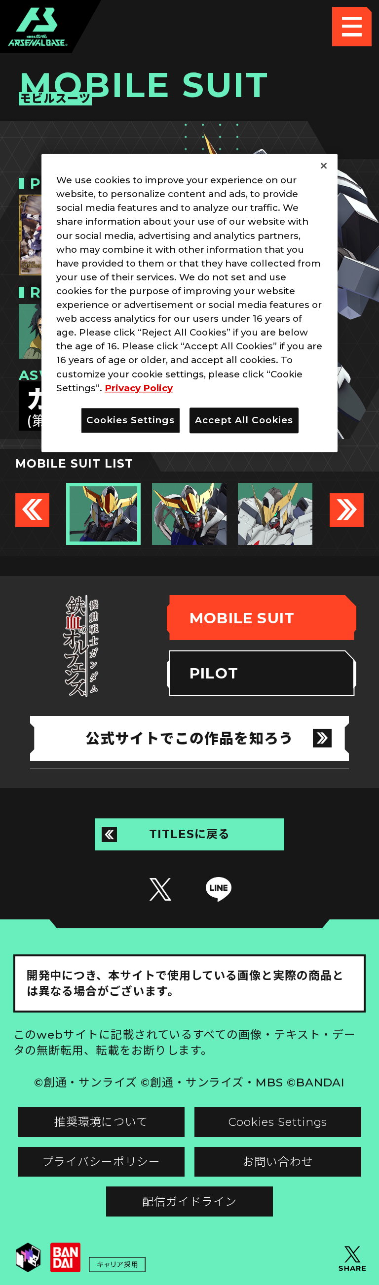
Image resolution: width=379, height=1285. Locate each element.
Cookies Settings (278, 1122)
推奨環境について (101, 1122)
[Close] (324, 166)
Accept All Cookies (244, 420)
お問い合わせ (277, 1162)
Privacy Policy (139, 388)
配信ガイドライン (189, 1202)
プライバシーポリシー (101, 1162)
